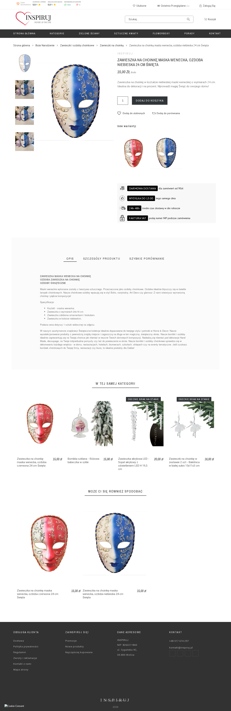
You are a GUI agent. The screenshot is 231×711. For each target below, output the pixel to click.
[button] (131, 113)
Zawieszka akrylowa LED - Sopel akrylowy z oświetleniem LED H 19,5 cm (133, 464)
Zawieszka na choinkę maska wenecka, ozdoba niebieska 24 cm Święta (103, 594)
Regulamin (19, 652)
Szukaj (188, 19)
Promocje (71, 640)
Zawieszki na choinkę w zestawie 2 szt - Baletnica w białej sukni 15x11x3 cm (184, 462)
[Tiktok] (196, 653)
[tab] (70, 258)
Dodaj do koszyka (150, 100)
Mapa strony (20, 669)
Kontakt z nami (22, 664)
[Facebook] (172, 653)
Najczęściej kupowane (79, 652)
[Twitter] (188, 653)
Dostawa (18, 640)
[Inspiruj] (33, 19)
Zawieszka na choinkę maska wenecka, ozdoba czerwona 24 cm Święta (31, 462)
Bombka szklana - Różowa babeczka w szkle (83, 460)
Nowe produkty (74, 646)
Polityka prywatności (25, 646)
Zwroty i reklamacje (25, 658)
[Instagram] (180, 653)
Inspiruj (125, 53)
